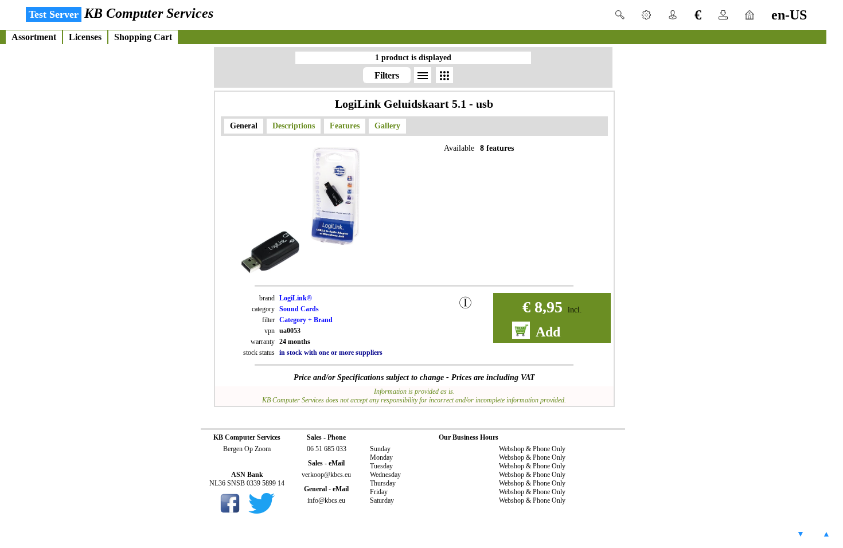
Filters (386, 75)
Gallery (387, 126)
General (243, 126)
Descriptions (293, 126)
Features (345, 126)
